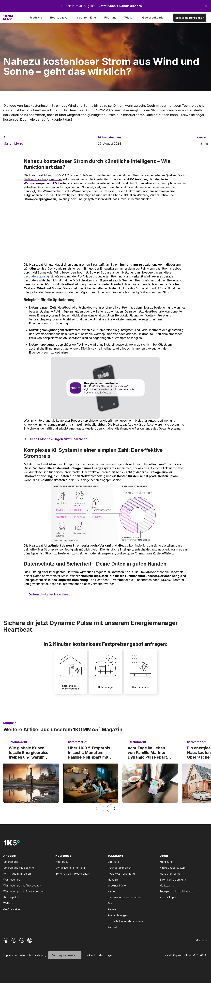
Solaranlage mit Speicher (19, 867)
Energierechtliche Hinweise (176, 891)
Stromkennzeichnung (173, 879)
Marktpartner (168, 885)
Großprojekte (11, 909)
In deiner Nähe (86, 17)
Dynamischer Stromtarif (70, 867)
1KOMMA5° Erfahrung (121, 873)
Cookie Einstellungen (98, 955)
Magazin (112, 879)
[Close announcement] (206, 6)
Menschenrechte (170, 873)
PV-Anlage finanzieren (17, 873)
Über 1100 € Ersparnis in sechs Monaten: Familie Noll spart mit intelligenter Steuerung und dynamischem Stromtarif (90, 753)
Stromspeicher (12, 897)
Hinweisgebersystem (172, 867)
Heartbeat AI (59, 17)
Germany (202, 940)
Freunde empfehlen (119, 867)
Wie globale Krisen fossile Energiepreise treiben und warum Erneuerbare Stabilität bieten (30, 753)
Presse (111, 909)
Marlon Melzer (13, 143)
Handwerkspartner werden (124, 897)
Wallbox (8, 903)
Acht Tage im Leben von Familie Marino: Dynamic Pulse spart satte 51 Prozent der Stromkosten (147, 753)
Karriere (112, 891)
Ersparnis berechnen (189, 17)
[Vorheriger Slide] (100, 808)
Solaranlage (10, 861)
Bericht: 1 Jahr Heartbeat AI (72, 873)
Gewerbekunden (153, 17)
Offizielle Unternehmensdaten (126, 921)
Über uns (110, 17)
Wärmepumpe (11, 879)
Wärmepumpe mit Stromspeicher (23, 891)
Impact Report (168, 897)
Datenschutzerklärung (32, 955)
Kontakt (112, 927)
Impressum (10, 955)
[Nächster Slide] (111, 808)
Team (110, 903)
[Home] (8, 17)
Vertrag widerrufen (64, 955)
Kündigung (166, 861)
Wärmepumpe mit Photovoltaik (22, 885)
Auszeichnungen (117, 915)
